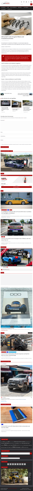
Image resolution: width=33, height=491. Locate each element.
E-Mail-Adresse (3, 136)
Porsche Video (21, 445)
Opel (9, 445)
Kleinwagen (17, 443)
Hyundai (10, 443)
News (8, 7)
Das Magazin (3, 7)
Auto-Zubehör (26, 7)
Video (14, 447)
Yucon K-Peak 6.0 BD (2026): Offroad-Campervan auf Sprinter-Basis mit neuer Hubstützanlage (15, 354)
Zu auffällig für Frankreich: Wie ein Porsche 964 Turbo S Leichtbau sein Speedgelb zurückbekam (16, 212)
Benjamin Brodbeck (8, 214)
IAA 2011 (14, 443)
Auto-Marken (3, 9)
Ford (27, 441)
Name (1, 132)
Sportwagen (5, 447)
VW (22, 447)
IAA (12, 443)
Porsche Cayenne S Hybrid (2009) (16, 109)
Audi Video (6, 441)
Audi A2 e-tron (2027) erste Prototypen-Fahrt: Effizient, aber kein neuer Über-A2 (16, 239)
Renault (29, 445)
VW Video (27, 447)
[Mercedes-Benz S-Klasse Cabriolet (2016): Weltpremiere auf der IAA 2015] (27, 100)
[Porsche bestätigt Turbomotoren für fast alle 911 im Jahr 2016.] (5, 100)
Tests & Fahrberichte (13, 7)
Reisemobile (20, 7)
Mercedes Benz (24, 443)
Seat (31, 445)
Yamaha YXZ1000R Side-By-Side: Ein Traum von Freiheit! (30, 475)
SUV (7, 447)
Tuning (11, 447)
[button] (5, 7)
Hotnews (2, 443)
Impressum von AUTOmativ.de (25, 488)
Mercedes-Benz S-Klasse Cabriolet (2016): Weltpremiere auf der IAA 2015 (27, 109)
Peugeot (11, 445)
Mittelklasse (2, 445)
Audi (4, 441)
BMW (9, 441)
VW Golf (25, 447)
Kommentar (3, 120)
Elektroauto (16, 441)
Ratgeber (27, 445)
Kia (15, 443)
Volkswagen (18, 447)
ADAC (1, 441)
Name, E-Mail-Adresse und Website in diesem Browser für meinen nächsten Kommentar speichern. (17, 144)
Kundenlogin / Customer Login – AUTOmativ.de (25, 489)
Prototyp (24, 445)
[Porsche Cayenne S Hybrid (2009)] (16, 100)
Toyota (9, 447)
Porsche (14, 445)
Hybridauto (7, 443)
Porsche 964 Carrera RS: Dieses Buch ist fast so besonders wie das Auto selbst (15, 426)
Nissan (8, 445)
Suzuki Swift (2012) (8, 93)
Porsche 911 (18, 445)
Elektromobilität (22, 441)
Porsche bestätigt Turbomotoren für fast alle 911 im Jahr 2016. (5, 109)
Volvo (21, 447)
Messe (29, 443)
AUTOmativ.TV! (10, 9)
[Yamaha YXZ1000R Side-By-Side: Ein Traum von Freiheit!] (14, 477)
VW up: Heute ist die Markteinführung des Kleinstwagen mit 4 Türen (23, 94)
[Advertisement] (16, 279)
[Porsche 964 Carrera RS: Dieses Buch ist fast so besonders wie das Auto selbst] (16, 415)
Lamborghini (20, 443)
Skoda (2, 447)
